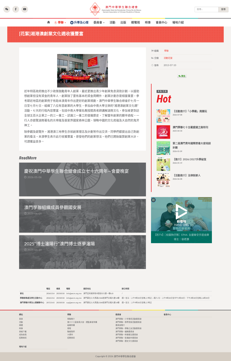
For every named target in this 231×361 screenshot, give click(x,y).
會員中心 (161, 22)
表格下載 (23, 332)
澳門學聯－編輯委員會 (125, 332)
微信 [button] (183, 76)
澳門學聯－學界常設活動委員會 (129, 322)
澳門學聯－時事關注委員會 (127, 335)
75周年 (70, 335)
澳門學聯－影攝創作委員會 (127, 338)
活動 (112, 22)
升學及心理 (81, 22)
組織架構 (71, 325)
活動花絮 (168, 58)
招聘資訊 (23, 338)
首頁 (21, 319)
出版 (123, 22)
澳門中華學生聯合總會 (115, 9)
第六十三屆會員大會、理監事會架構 (82, 322)
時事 (148, 22)
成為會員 (23, 335)
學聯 (61, 22)
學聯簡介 (71, 319)
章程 (69, 328)
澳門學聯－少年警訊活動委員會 (129, 319)
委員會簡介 (120, 325)
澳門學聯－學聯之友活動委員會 (129, 328)
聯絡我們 (71, 332)
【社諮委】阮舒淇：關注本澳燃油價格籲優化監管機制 (48, 22)
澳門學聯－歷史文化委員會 (127, 341)
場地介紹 (178, 22)
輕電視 (135, 22)
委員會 (98, 22)
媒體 (21, 325)
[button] (6, 9)
